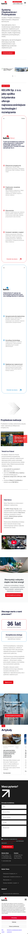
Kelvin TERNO (17, 747)
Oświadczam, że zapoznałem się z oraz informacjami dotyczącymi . (13, 841)
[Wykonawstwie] (4, 210)
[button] (25, 899)
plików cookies (10, 843)
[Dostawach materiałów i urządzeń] (4, 232)
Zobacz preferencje (14, 926)
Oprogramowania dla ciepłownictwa (15, 316)
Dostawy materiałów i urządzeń (8, 747)
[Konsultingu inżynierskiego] (4, 340)
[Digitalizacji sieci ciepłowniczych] (4, 364)
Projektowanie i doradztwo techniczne (11, 876)
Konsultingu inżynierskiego (13, 340)
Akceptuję (14, 918)
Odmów (14, 922)
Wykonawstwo (6, 879)
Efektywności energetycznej (13, 165)
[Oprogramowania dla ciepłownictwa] (4, 316)
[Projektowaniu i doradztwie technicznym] (4, 187)
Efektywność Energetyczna (9, 873)
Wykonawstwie (10, 210)
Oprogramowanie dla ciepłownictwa (11, 893)
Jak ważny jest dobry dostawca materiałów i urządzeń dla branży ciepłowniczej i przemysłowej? (9, 754)
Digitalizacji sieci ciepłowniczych (14, 364)
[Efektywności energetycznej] (4, 165)
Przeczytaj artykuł (7, 773)
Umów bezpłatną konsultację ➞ (14, 595)
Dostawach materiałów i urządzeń (15, 232)
